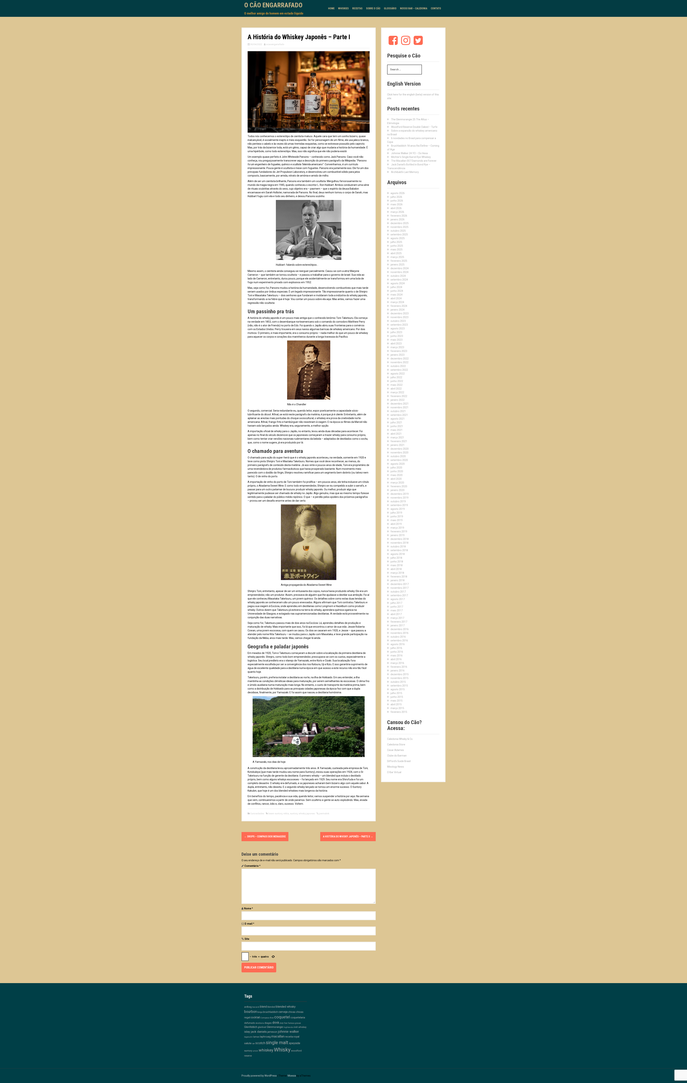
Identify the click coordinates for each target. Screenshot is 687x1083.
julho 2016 (396, 648)
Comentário (252, 865)
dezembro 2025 (400, 223)
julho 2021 (396, 422)
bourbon (250, 1012)
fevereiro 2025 (399, 260)
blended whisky (286, 1006)
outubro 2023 (398, 321)
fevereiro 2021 (399, 441)
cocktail (255, 1017)
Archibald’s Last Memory (405, 172)
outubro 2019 (398, 501)
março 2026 (397, 212)
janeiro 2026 (398, 219)
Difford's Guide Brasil (399, 761)
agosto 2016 (398, 644)
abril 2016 (396, 659)
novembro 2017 (399, 587)
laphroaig (265, 1036)
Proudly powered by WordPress (259, 1075)
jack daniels (259, 1031)
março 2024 (397, 302)
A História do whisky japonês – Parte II (348, 836)
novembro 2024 (399, 272)
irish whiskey (300, 1027)
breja (259, 1012)
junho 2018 (397, 561)
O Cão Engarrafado (273, 5)
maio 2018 (397, 565)
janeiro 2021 (398, 445)
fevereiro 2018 (399, 576)
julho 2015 (396, 693)
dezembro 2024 (400, 268)
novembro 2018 (399, 542)
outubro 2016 (398, 636)
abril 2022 (396, 388)
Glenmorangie (275, 1027)
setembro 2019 (399, 505)
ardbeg (248, 1006)
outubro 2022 (398, 366)
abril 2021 (396, 433)
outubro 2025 (398, 230)
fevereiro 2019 (399, 531)
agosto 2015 (398, 689)
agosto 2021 (398, 418)
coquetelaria (298, 1017)
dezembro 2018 (400, 539)
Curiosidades (257, 813)
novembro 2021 (399, 407)
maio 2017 (397, 610)
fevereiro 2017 (399, 621)
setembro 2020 (399, 460)
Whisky (282, 1050)
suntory (294, 813)
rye (253, 1043)
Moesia (292, 1075)
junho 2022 (397, 381)
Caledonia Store (396, 744)
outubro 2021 (398, 411)
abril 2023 (396, 343)
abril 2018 (396, 569)
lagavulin (248, 1037)
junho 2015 (397, 696)
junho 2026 (397, 200)
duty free (284, 1023)
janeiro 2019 (398, 535)
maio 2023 (397, 339)
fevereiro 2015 (399, 711)
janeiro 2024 (398, 309)
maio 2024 (397, 294)
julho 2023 (396, 332)
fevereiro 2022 (399, 396)
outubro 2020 (398, 456)
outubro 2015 (398, 681)
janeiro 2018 (398, 580)
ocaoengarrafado (275, 44)
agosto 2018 (398, 554)
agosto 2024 (398, 283)
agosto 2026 (398, 193)
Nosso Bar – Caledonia (413, 8)
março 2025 (397, 257)
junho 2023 (397, 336)
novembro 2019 (399, 497)
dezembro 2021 (400, 403)
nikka (286, 813)
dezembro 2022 (400, 358)
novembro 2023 (399, 317)
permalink (324, 813)
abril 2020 (396, 478)
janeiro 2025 (398, 264)
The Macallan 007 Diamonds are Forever (414, 160)
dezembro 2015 (400, 674)
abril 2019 (396, 524)
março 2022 (397, 392)
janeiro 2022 (398, 399)
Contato (436, 8)
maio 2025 (397, 249)
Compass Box (267, 1017)
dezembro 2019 (400, 493)
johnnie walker (288, 1031)
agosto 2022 (398, 373)
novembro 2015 (399, 678)
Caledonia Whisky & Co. (400, 739)
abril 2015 (396, 704)
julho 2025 (396, 242)
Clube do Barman (397, 755)
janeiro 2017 (398, 625)
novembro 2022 (399, 362)
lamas (256, 1036)
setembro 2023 (399, 324)
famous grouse (294, 1023)
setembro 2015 (399, 685)
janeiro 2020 (398, 490)
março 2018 (397, 572)
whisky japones (307, 813)
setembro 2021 (399, 415)
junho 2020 (397, 471)
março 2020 (397, 482)
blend (263, 1006)
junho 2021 (397, 426)
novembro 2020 (399, 452)
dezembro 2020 (400, 448)
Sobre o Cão (373, 8)
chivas (291, 1012)
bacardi (255, 1007)
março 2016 (397, 663)
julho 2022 (396, 377)
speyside (294, 1043)
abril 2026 (396, 208)
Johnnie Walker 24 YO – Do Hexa (409, 153)
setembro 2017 (399, 595)
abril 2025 (396, 253)
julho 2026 (396, 196)
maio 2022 (397, 384)
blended (271, 1007)
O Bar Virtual (394, 772)
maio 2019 (397, 520)
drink (275, 1022)
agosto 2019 (398, 508)
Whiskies (343, 8)
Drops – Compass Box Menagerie (265, 836)
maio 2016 (397, 655)
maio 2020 (397, 475)
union (255, 1051)
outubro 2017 (398, 591)
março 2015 (397, 708)
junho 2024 (397, 290)
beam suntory (275, 813)
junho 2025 (397, 245)
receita (289, 1036)
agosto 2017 (398, 599)
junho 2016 (397, 651)
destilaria (260, 1023)
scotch (260, 1043)
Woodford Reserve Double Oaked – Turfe (414, 126)
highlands (288, 1027)
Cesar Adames (395, 750)
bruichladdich (270, 1012)
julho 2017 (396, 602)
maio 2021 (397, 430)
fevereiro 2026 (399, 215)
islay (247, 1031)
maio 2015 (397, 700)
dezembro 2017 (400, 584)
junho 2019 (397, 516)
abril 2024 (396, 298)
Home (331, 8)
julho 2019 (396, 512)
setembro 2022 (399, 369)
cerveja (283, 1012)
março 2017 (397, 618)
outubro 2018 (398, 546)
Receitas (357, 8)
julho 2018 (396, 557)
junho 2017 (397, 606)
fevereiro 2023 (399, 351)
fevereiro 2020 (399, 486)
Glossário (390, 8)
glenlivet (262, 1027)
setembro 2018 (399, 550)
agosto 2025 (398, 238)
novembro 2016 (399, 633)
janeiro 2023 (398, 354)
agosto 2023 (398, 328)
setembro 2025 (399, 234)
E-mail (249, 923)
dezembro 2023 (400, 313)
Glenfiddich (250, 1027)
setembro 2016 (399, 640)
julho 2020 (396, 467)
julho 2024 (396, 287)
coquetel (282, 1017)
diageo (268, 1022)
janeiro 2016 (398, 670)
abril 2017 (396, 614)
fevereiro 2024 (399, 305)
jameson (272, 1031)
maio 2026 (397, 204)
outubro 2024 (398, 275)
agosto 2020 (398, 463)
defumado (249, 1023)
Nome (248, 908)
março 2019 (397, 527)
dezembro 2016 (400, 629)
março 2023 (397, 347)
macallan (277, 1036)
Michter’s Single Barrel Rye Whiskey (411, 157)
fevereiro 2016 (399, 666)
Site (247, 938)
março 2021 (397, 437)
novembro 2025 (399, 227)
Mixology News (395, 766)
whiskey (266, 1050)
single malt (277, 1042)
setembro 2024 (399, 279)
